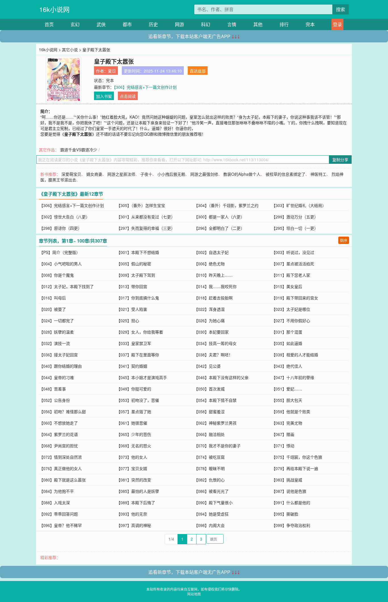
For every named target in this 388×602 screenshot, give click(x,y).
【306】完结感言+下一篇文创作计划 (145, 87)
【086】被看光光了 (211, 491)
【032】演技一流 (54, 343)
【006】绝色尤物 (209, 263)
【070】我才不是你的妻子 (217, 445)
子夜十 (146, 174)
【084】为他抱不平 (56, 491)
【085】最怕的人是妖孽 (137, 491)
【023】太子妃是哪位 (291, 309)
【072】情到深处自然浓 (60, 457)
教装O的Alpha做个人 (241, 174)
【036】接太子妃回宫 (58, 354)
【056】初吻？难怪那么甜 (62, 411)
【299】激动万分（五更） (295, 217)
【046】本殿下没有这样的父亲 (221, 377)
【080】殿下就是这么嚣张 (62, 480)
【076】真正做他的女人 (60, 468)
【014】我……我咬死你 (215, 286)
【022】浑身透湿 (209, 309)
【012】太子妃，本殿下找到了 (66, 286)
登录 (337, 24)
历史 (153, 24)
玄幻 (75, 24)
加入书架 (104, 96)
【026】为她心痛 (209, 320)
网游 (179, 24)
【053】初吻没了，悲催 (137, 400)
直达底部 (198, 71)
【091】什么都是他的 (291, 502)
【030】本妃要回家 (211, 332)
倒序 (343, 240)
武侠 (101, 24)
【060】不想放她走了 (58, 423)
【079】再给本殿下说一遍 (295, 468)
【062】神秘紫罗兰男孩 (215, 423)
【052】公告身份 (54, 400)
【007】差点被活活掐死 (293, 263)
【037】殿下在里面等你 (137, 354)
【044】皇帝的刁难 (56, 377)
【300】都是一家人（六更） (219, 217)
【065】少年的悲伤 (133, 434)
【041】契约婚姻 (131, 366)
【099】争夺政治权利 (291, 525)
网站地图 (194, 593)
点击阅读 (128, 96)
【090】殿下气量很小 (213, 502)
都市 (127, 24)
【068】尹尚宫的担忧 (58, 445)
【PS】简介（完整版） (59, 252)
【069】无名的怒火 (133, 445)
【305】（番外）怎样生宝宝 (140, 205)
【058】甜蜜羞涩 (209, 411)
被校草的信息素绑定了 (285, 174)
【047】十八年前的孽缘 (293, 377)
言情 (231, 24)
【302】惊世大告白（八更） (64, 217)
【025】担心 (127, 320)
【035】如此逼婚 (287, 343)
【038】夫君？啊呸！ (213, 354)
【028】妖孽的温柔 (56, 332)
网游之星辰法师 (121, 174)
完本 (310, 24)
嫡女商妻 (94, 174)
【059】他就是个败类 (291, 411)
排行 (284, 24)
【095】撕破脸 (285, 514)
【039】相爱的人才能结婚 (295, 354)
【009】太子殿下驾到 (135, 275)
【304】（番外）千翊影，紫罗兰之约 (226, 205)
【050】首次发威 (209, 389)
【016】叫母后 (52, 298)
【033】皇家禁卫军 (133, 343)
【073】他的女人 (131, 457)
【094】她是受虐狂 (211, 514)
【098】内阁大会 (209, 525)
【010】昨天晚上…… (213, 275)
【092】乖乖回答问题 (58, 514)
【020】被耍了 (52, 309)
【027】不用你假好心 (291, 320)
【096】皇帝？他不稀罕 (60, 525)
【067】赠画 (283, 434)
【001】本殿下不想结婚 (137, 252)
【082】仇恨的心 (209, 480)
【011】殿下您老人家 (291, 275)
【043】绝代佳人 (287, 366)
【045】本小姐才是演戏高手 (141, 377)
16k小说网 (54, 9)
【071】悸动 (283, 445)
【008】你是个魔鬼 (56, 275)
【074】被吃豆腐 (209, 457)
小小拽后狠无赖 (171, 174)
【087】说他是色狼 (289, 491)
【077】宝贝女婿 (131, 468)
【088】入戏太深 (54, 502)
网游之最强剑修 (204, 174)
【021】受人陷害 (131, 309)
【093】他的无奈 (131, 514)
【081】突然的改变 (133, 480)
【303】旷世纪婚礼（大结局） (299, 205)
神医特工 (318, 174)
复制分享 (340, 159)
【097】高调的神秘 (133, 525)
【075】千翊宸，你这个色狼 (297, 457)
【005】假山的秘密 (133, 263)
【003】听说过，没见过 (293, 252)
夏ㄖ (112, 71)
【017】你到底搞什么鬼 (137, 298)
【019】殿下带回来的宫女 (295, 298)
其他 (257, 24)
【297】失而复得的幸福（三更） (145, 228)
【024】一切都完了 (56, 320)
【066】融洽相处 (209, 434)
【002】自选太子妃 (211, 252)
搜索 (340, 9)
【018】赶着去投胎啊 (213, 298)
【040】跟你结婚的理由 (60, 366)
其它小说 (70, 49)
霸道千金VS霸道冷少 (78, 149)
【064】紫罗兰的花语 (58, 434)
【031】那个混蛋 (287, 332)
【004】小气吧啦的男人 (60, 263)
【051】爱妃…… (287, 389)
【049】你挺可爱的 (133, 389)
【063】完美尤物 (287, 423)
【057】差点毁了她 (133, 411)
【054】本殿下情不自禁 (215, 400)
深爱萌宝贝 (71, 174)
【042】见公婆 (207, 366)
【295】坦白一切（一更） (295, 228)
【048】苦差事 (52, 389)
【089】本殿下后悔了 (135, 502)
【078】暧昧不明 (209, 468)
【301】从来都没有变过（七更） (145, 217)
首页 (49, 24)
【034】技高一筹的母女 (215, 343)
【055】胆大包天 (287, 400)
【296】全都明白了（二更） (219, 228)
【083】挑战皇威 (287, 480)
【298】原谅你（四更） (60, 228)
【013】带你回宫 (131, 286)
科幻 (205, 24)
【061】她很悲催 (131, 423)
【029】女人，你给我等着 (139, 332)
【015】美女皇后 (287, 286)
